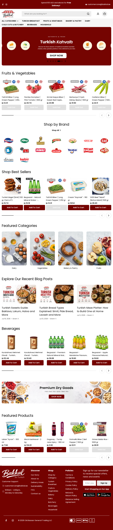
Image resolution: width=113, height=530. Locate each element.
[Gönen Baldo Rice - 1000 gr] (101, 429)
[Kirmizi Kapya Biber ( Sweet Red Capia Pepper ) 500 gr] (56, 86)
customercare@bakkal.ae (99, 4)
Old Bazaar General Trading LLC (38, 520)
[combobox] (56, 13)
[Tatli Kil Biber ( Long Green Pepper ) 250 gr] (11, 86)
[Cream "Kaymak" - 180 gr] (78, 186)
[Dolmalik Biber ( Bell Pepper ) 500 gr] (79, 429)
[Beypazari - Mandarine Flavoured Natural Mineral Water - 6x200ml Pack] (79, 342)
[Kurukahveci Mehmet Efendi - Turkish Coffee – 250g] (33, 342)
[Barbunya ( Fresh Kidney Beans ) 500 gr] (79, 86)
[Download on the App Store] (89, 494)
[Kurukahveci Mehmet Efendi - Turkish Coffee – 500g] (11, 342)
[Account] (98, 14)
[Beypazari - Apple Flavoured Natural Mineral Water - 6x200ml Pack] (101, 342)
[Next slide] (65, 61)
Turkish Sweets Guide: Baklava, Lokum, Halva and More (18, 311)
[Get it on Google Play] (104, 494)
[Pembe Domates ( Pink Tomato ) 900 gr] (33, 86)
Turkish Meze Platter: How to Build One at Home (92, 309)
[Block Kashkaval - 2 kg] (33, 429)
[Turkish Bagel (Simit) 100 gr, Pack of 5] (12, 186)
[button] (50, 61)
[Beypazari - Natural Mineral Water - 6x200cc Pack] (34, 186)
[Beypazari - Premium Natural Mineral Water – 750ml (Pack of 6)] (56, 342)
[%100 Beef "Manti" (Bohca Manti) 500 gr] (100, 186)
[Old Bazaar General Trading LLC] (56, 392)
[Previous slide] (47, 61)
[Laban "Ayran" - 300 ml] (11, 429)
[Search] (88, 14)
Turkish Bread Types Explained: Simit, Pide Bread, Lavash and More (56, 311)
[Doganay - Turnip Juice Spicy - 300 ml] (56, 429)
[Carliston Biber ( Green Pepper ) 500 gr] (101, 86)
